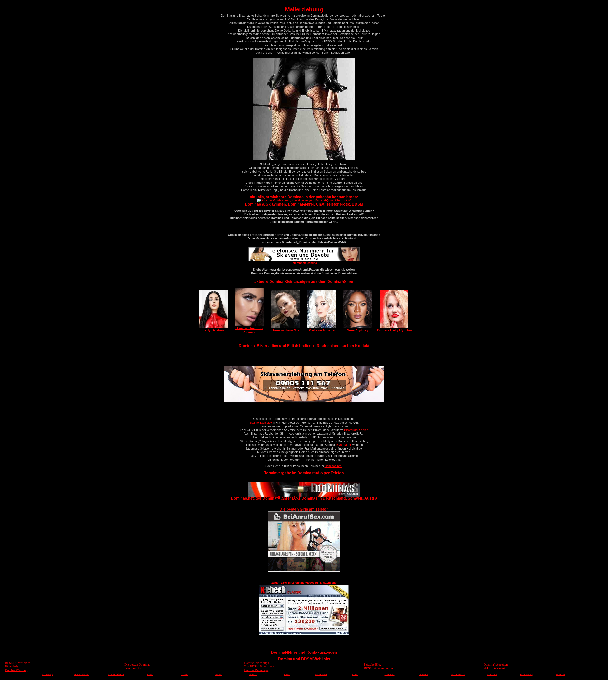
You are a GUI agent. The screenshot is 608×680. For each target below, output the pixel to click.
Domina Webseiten (496, 664)
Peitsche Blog (373, 664)
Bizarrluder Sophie (356, 430)
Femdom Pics (133, 668)
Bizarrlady (12, 666)
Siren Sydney (357, 330)
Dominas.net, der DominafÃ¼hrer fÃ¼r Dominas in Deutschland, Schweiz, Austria (304, 498)
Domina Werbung (16, 670)
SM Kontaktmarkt (495, 668)
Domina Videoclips (256, 663)
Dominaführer (333, 466)
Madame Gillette (322, 330)
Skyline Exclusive (260, 422)
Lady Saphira (213, 330)
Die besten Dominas (137, 664)
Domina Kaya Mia (285, 330)
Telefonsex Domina (304, 263)
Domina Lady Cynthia (394, 330)
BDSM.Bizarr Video (18, 663)
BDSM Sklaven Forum (378, 668)
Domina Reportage (256, 670)
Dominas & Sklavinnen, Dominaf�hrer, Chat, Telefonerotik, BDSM (304, 204)
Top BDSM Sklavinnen (259, 666)
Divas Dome (344, 444)
